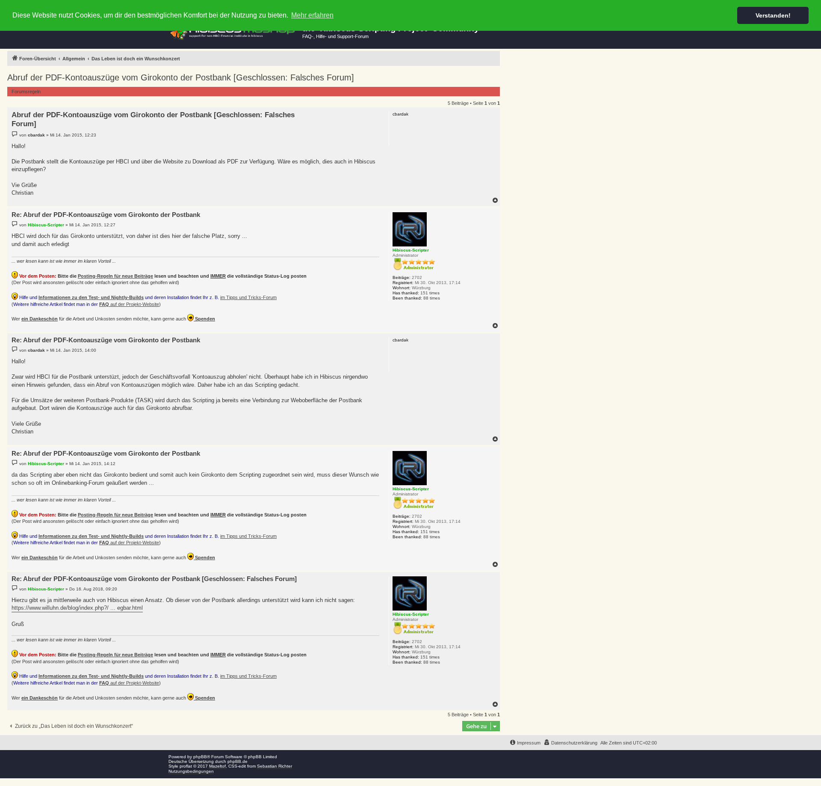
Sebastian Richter (274, 766)
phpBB (200, 756)
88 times (431, 298)
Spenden (204, 318)
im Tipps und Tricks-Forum (248, 297)
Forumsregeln (26, 91)
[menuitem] (570, 743)
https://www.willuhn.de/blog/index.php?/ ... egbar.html (77, 608)
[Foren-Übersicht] (233, 31)
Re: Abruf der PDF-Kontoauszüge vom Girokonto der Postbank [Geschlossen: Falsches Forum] (154, 578)
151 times (430, 293)
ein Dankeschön (39, 318)
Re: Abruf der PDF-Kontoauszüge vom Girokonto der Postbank (106, 214)
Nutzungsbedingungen (191, 771)
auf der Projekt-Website (129, 304)
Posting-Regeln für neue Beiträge (115, 276)
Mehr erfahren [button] (312, 15)
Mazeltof (217, 766)
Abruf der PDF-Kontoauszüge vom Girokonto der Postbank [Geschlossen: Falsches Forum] (180, 77)
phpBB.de (237, 761)
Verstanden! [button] (773, 15)
